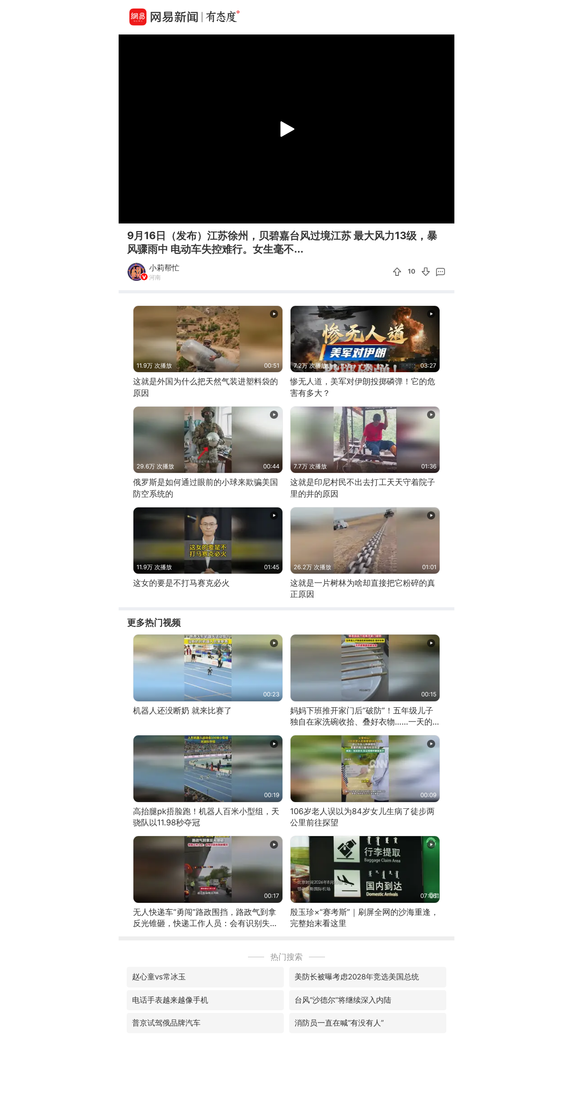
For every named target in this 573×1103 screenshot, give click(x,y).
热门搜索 (286, 956)
